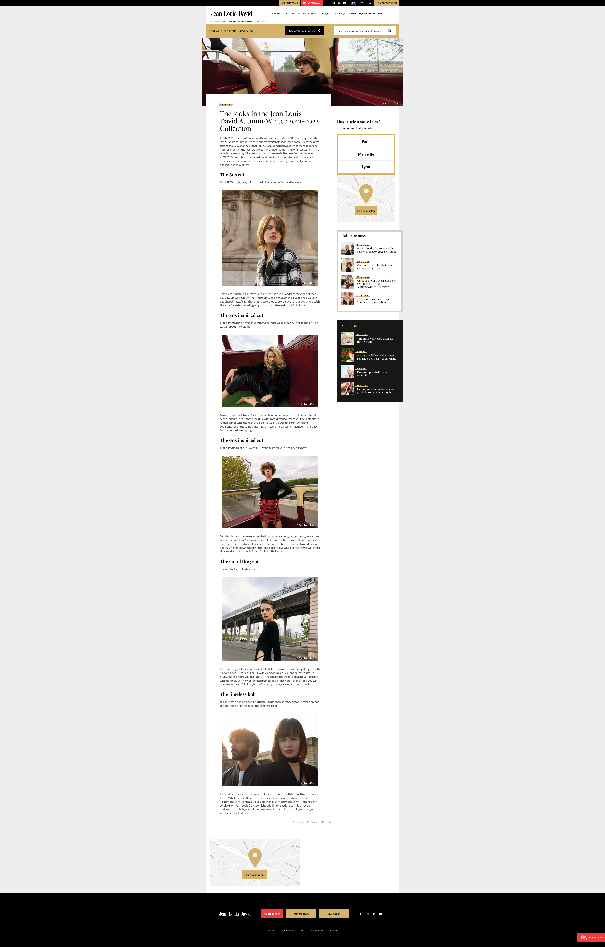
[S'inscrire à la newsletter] (362, 3)
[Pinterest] (339, 3)
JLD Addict (334, 913)
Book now (313, 3)
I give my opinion (387, 3)
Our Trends (289, 13)
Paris (366, 141)
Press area (334, 930)
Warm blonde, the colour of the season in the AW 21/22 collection (376, 250)
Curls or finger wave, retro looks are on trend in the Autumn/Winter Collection (376, 284)
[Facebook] (328, 3)
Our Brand (275, 13)
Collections (226, 104)
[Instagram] (333, 3)
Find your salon (366, 210)
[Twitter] (326, 822)
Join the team (289, 3)
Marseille (366, 154)
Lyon (366, 166)
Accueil (213, 21)
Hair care (352, 13)
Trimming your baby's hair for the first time (375, 340)
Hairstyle (324, 13)
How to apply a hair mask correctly (372, 374)
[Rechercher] (390, 30)
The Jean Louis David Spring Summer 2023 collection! (374, 301)
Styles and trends (367, 13)
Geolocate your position (302, 30)
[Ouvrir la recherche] (370, 3)
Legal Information (316, 930)
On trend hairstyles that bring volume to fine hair (375, 267)
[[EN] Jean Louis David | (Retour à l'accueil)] (231, 13)
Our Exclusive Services (307, 13)
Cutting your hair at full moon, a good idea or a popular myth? (376, 390)
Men (380, 13)
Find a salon (271, 930)
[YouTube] (344, 3)
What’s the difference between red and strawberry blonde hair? (376, 357)
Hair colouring (338, 13)
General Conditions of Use (293, 930)
